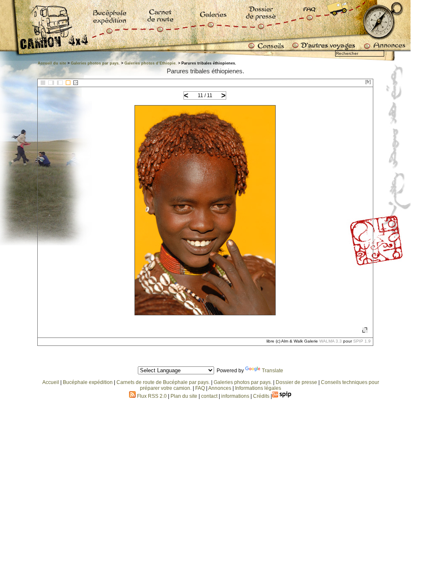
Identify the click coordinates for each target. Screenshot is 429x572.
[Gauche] (51, 82)
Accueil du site (52, 63)
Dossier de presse (296, 382)
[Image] (68, 82)
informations (236, 396)
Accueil (50, 382)
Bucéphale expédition (88, 382)
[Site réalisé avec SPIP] (282, 396)
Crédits (261, 396)
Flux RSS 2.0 (151, 396)
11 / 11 (205, 95)
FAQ (200, 388)
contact (209, 396)
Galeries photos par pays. (95, 63)
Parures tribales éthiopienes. (205, 71)
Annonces (219, 388)
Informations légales (258, 388)
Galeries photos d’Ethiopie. (150, 63)
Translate (272, 371)
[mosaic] (43, 82)
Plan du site (184, 396)
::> (76, 83)
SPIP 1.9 (362, 341)
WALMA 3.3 (330, 341)
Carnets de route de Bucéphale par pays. (163, 382)
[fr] (368, 81)
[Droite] (60, 82)
